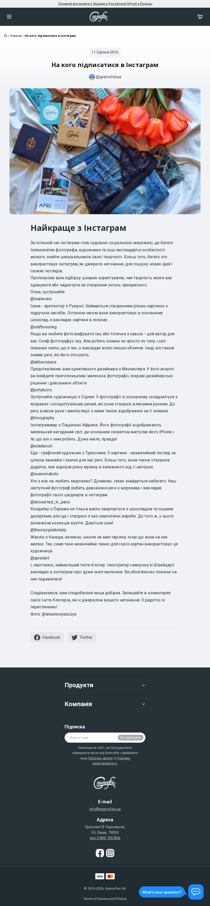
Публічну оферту (100, 758)
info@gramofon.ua (105, 809)
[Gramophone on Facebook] (100, 853)
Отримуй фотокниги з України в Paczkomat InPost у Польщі (105, 4)
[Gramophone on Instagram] (110, 853)
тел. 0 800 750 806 (105, 838)
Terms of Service (96, 899)
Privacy (121, 899)
